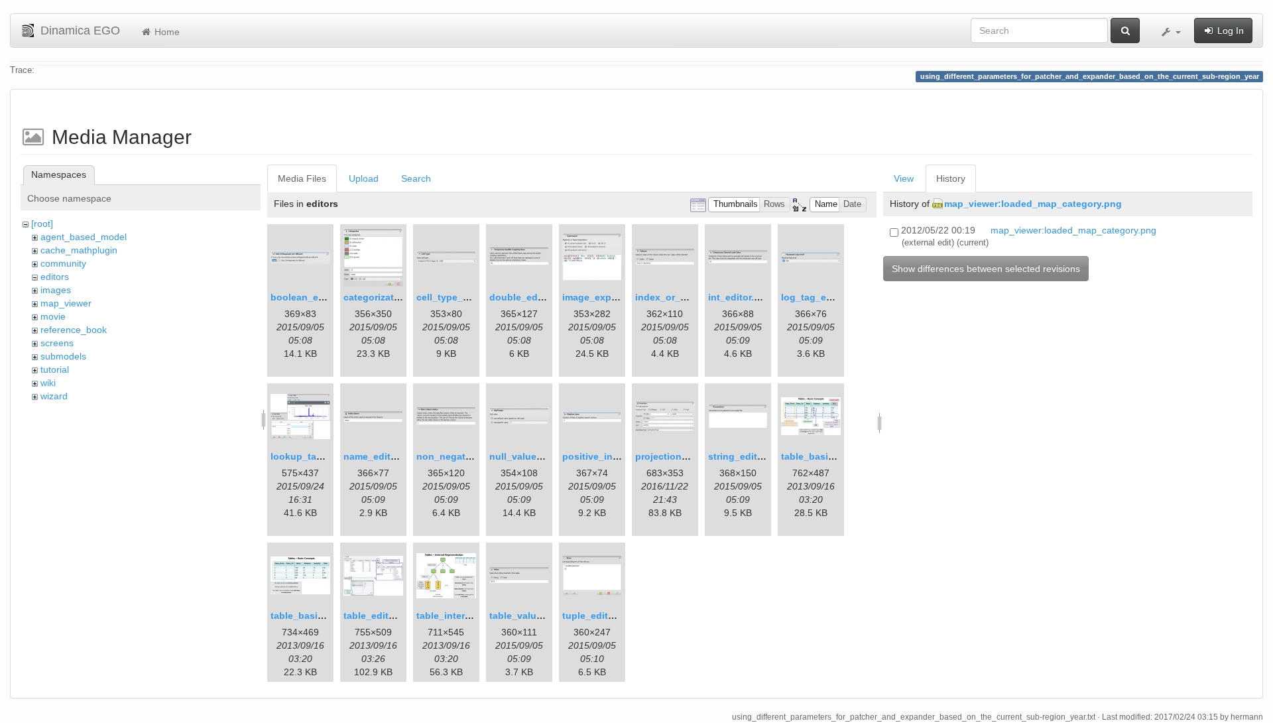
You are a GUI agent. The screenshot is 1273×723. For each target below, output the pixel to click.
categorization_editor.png (401, 297)
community (63, 263)
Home (166, 32)
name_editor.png (381, 456)
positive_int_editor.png (615, 456)
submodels (63, 356)
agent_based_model (83, 236)
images (55, 290)
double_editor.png (531, 297)
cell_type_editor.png (462, 297)
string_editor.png (747, 456)
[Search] (1125, 30)
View (904, 178)
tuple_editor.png (599, 615)
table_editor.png (380, 615)
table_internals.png (460, 615)
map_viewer (65, 303)
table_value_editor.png (541, 615)
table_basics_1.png (825, 456)
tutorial (54, 369)
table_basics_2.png (315, 615)
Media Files (302, 178)
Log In (1229, 30)
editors (54, 276)
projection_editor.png (684, 456)
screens (57, 343)
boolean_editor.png (315, 297)
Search (416, 178)
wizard (54, 396)
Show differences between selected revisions (986, 268)
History (950, 178)
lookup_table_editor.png (326, 456)
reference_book (73, 329)
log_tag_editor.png (824, 297)
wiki (48, 382)
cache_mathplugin (78, 250)
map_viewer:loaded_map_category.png (1033, 203)
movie (53, 316)
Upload (364, 178)
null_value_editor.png (538, 456)
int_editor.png (740, 297)
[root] (42, 223)
